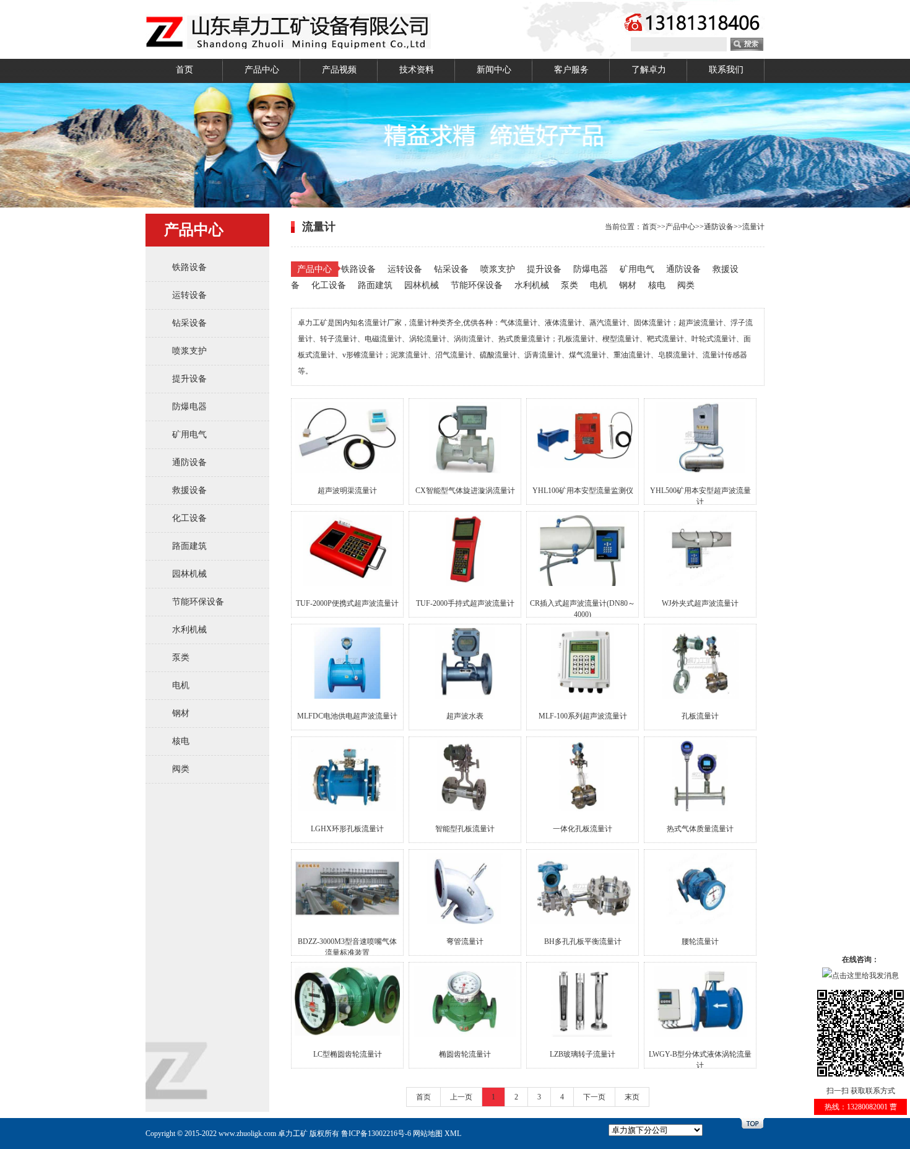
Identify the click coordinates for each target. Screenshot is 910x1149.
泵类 (180, 657)
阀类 (180, 769)
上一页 (461, 1097)
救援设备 (189, 490)
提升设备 (189, 378)
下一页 (594, 1097)
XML (452, 1133)
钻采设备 (189, 323)
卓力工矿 (293, 1133)
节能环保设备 (198, 601)
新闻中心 (494, 69)
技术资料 (416, 69)
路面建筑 (189, 546)
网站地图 (428, 1133)
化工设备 (189, 518)
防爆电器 (189, 406)
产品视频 (339, 69)
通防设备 (189, 462)
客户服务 (571, 69)
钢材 (180, 713)
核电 (180, 741)
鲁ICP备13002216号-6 (376, 1133)
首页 (184, 69)
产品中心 (262, 69)
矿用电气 (189, 434)
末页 (632, 1097)
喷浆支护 (189, 351)
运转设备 (189, 295)
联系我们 (726, 69)
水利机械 (189, 629)
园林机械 (189, 574)
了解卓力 (648, 69)
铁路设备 (189, 267)
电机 (180, 685)
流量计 (753, 226)
